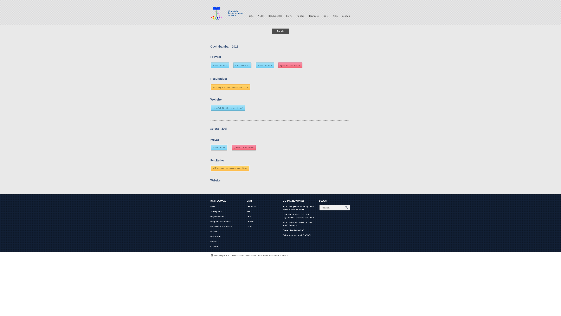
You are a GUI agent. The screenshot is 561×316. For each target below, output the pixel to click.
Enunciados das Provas (221, 226)
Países (326, 16)
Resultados (314, 16)
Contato (346, 16)
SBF (249, 211)
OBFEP (250, 221)
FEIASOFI (251, 206)
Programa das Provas (220, 221)
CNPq (249, 226)
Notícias (300, 16)
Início (251, 16)
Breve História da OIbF (293, 230)
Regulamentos (275, 16)
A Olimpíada (216, 211)
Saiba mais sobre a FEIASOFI (297, 235)
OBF (249, 216)
